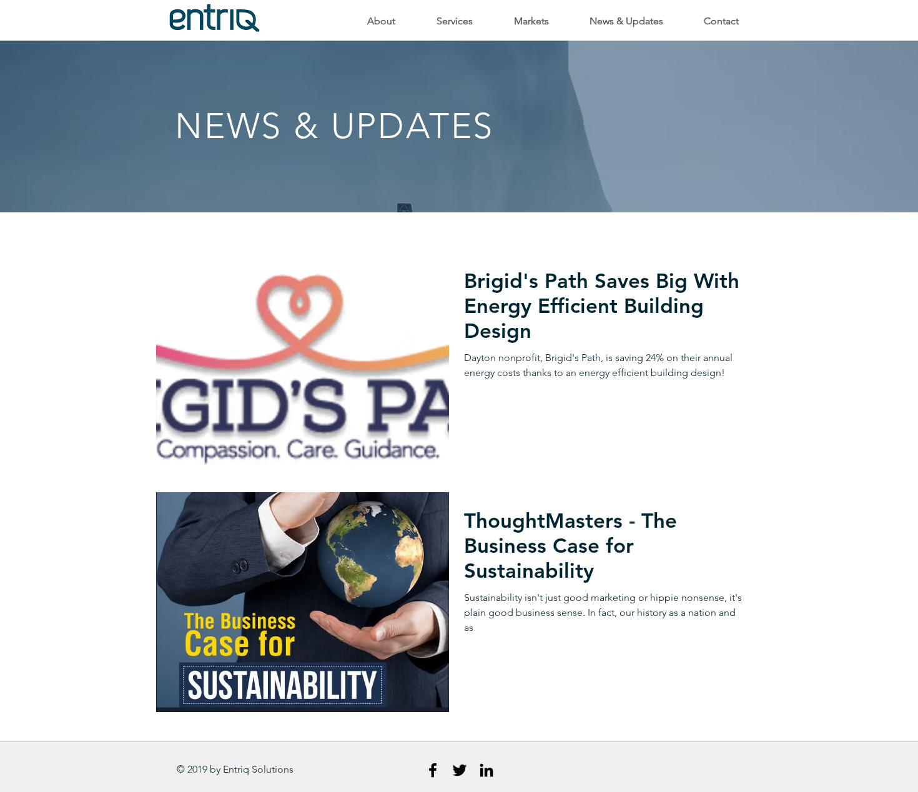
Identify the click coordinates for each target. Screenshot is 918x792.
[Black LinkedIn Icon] (486, 770)
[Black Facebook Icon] (432, 770)
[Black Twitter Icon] (459, 770)
